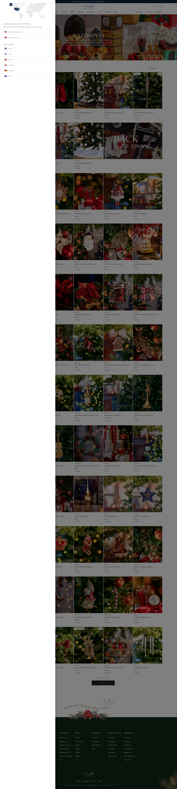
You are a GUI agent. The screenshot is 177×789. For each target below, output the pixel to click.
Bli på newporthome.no (14, 37)
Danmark (10, 59)
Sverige (10, 48)
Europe (10, 76)
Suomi (9, 54)
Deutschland (11, 70)
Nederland (11, 65)
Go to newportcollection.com (15, 32)
